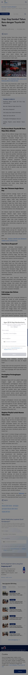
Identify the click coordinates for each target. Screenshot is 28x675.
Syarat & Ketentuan (15, 348)
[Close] (25, 319)
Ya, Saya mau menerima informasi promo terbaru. (15, 346)
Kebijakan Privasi (7, 349)
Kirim (14, 354)
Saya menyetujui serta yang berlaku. (13, 348)
